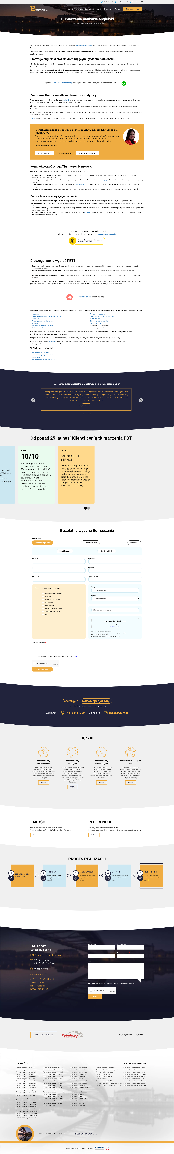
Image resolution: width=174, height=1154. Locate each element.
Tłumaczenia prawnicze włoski (25, 1079)
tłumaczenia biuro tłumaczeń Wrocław (134, 1072)
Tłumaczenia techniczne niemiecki (53, 1068)
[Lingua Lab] (101, 1146)
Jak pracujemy (108, 9)
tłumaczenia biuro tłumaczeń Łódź (133, 1076)
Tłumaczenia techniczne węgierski (53, 1096)
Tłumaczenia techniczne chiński (52, 1081)
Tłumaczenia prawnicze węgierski (26, 1087)
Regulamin (139, 1033)
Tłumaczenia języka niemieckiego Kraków (109, 1081)
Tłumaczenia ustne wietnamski (79, 1096)
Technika (35, 323)
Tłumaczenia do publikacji (104, 1072)
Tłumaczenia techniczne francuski (53, 1070)
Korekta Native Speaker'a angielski (107, 1068)
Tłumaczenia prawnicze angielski (26, 1065)
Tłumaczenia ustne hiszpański (79, 1085)
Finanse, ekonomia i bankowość (43, 321)
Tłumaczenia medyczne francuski (26, 1098)
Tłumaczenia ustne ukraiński (78, 1074)
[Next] (141, 399)
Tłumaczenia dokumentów (104, 1074)
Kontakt (117, 9)
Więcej (43, 780)
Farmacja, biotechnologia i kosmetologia (46, 316)
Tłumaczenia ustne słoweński (78, 1099)
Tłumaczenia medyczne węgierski (26, 1113)
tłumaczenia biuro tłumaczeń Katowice (134, 1079)
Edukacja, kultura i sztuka (99, 321)
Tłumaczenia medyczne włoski (25, 1107)
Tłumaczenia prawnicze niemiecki (26, 1068)
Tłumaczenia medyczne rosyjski (26, 1100)
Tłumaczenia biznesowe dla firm (106, 1070)
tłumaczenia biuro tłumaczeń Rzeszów (134, 1081)
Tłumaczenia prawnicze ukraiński (26, 1074)
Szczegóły (75, 654)
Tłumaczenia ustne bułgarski (78, 1090)
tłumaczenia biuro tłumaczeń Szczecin (134, 1083)
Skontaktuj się (85, 297)
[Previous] (33, 399)
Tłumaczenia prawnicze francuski (26, 1070)
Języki (98, 9)
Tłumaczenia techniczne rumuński (53, 1099)
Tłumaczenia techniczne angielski (53, 1065)
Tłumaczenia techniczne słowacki (53, 1094)
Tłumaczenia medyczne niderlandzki (27, 1109)
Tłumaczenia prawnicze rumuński (26, 1090)
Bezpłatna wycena (132, 9)
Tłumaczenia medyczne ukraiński (26, 1102)
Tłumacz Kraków (101, 1076)
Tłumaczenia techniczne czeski (52, 1092)
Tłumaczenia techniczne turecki (52, 1101)
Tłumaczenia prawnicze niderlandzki (27, 1081)
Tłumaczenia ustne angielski (78, 1065)
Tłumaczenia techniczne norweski (53, 1087)
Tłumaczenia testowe (49, 1103)
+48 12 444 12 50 (108, 2)
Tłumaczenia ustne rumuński (78, 1087)
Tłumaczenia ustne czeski (77, 1076)
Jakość (33, 118)
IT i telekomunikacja (39, 328)
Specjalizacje (90, 9)
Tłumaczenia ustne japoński (78, 1092)
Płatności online (44, 1032)
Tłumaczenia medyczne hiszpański (26, 1104)
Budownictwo (95, 319)
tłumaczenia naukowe (84, 45)
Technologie (78, 9)
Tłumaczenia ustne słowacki (78, 1079)
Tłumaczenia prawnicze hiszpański (26, 1076)
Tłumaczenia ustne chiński (77, 1094)
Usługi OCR (36, 357)
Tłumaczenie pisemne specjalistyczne (45, 359)
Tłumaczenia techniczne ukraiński (53, 1074)
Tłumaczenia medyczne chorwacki (26, 1111)
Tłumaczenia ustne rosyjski (78, 1072)
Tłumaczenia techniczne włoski (52, 1079)
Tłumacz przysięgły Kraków (104, 1079)
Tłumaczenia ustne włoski (77, 1083)
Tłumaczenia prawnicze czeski (25, 1083)
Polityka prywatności (125, 1033)
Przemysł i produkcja (97, 314)
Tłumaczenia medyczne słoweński (26, 1115)
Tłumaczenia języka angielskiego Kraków (108, 1083)
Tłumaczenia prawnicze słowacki (26, 1085)
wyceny (52, 341)
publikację (66, 100)
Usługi (70, 9)
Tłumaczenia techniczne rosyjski (52, 1072)
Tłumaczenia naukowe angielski (106, 1065)
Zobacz (36, 833)
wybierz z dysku (115, 624)
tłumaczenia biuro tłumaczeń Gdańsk (134, 1074)
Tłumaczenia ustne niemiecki (78, 1068)
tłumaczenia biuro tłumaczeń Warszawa (135, 1068)
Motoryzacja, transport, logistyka (102, 316)
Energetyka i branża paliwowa (42, 325)
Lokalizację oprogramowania (42, 355)
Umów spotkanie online (88, 153)
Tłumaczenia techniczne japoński (53, 1083)
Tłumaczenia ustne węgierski (78, 1081)
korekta (87, 212)
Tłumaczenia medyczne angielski (26, 1093)
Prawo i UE (35, 319)
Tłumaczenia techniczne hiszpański (53, 1076)
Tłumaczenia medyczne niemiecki (26, 1096)
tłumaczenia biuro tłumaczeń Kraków (134, 1065)
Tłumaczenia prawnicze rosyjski (26, 1072)
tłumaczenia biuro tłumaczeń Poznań (134, 1070)
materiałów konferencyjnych (99, 180)
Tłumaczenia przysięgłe (40, 352)
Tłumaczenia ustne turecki (77, 1101)
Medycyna (35, 314)
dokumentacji (79, 184)
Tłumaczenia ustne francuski (78, 1070)
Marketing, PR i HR (96, 323)
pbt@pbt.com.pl (123, 2)
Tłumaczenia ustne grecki (77, 1103)
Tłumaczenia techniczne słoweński (53, 1090)
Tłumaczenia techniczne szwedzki (53, 1085)
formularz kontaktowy (62, 83)
